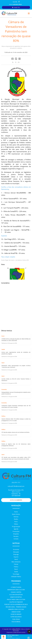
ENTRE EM (16, 500)
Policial (16, 564)
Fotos (16, 521)
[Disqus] (16, 307)
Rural (16, 569)
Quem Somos (16, 514)
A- (13, 62)
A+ (19, 62)
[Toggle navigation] (29, 13)
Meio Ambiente (16, 562)
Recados (16, 536)
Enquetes (16, 534)
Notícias (16, 517)
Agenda (16, 529)
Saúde (16, 572)
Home (16, 512)
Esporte (16, 557)
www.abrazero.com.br (19, 632)
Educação (16, 552)
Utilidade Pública (16, 576)
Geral (16, 559)
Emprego (16, 554)
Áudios (16, 519)
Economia (16, 549)
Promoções (16, 531)
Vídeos (16, 524)
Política (16, 567)
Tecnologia (16, 574)
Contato (16, 539)
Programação (16, 526)
